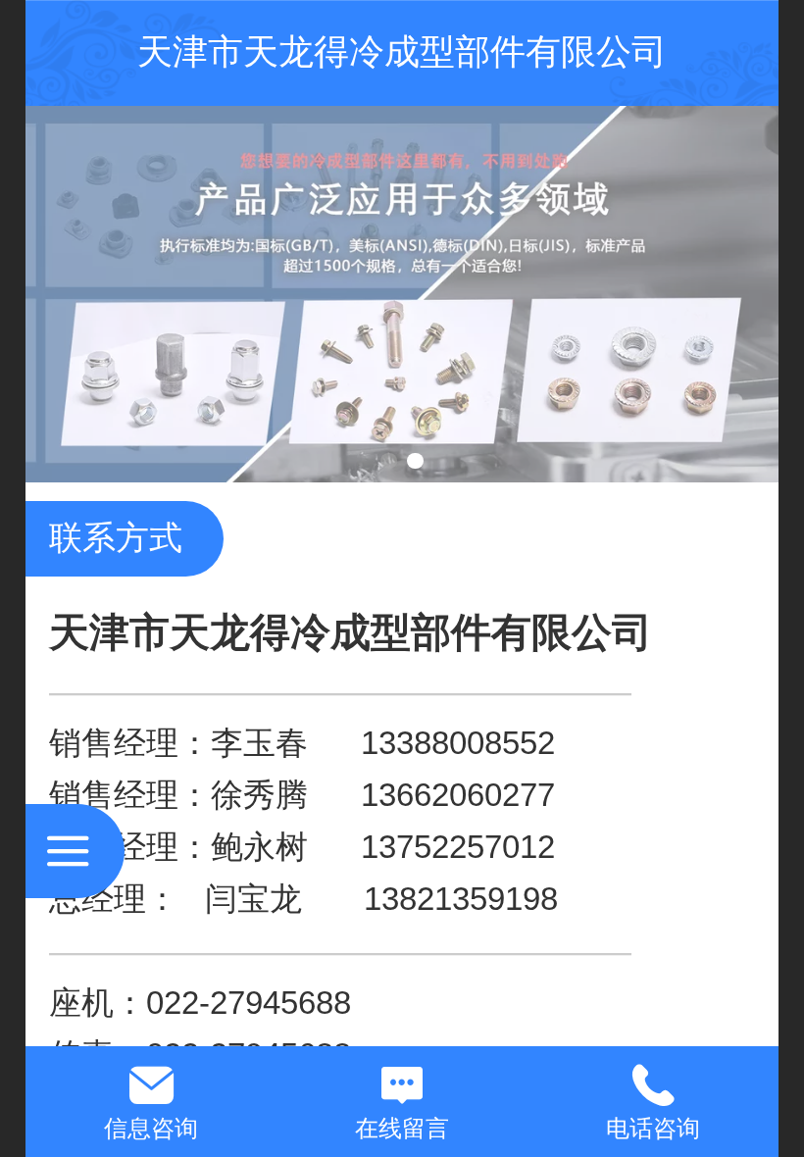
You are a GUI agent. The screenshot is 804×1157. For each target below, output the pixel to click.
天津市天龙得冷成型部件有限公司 (402, 51)
